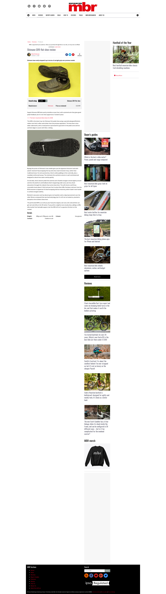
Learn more (58, 47)
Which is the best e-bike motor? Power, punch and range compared (95, 158)
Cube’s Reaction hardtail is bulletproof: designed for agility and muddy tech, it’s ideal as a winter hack (96, 396)
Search (107, 570)
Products (40, 42)
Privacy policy (104, 592)
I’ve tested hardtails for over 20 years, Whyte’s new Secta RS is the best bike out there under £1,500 (96, 337)
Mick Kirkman (35, 54)
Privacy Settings (111, 592)
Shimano (50, 106)
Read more (97, 277)
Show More (118, 75)
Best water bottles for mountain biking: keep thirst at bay (95, 213)
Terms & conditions (96, 592)
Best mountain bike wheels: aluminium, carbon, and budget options (94, 268)
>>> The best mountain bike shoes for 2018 (40, 118)
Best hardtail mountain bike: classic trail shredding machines (125, 66)
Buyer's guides (91, 134)
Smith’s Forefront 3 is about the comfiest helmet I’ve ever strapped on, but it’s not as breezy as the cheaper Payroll (96, 365)
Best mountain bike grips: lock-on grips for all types (95, 184)
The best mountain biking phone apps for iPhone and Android (97, 240)
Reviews (34, 42)
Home (29, 42)
